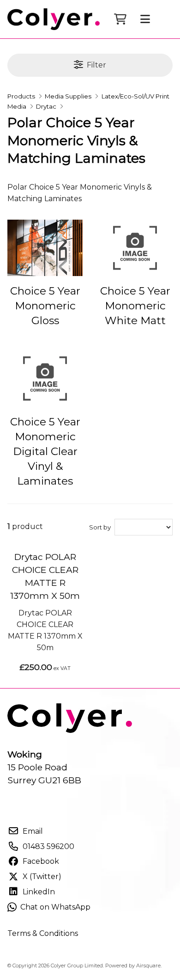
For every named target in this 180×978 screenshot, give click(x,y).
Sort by (100, 527)
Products (21, 96)
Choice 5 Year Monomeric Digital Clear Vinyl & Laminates (45, 451)
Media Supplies (68, 96)
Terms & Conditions (42, 933)
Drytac (46, 106)
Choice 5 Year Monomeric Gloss (45, 305)
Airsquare (148, 965)
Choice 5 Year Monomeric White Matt (135, 305)
